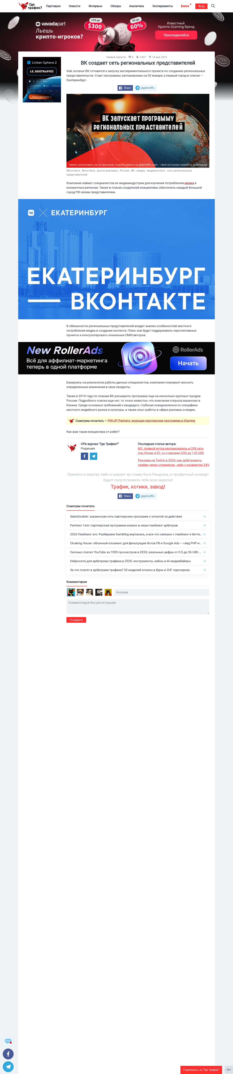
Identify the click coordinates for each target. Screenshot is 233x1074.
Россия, (125, 170)
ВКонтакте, (73, 170)
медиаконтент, (156, 170)
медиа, (141, 170)
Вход (201, 6)
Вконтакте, (89, 170)
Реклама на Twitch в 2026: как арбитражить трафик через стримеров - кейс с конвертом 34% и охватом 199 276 (173, 462)
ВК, (133, 170)
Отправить (76, 619)
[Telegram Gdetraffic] (93, 456)
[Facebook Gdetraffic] (84, 456)
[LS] (42, 79)
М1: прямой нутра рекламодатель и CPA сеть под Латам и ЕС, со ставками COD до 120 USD (171, 451)
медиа (189, 183)
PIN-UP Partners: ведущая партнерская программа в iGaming (151, 420)
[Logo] (30, 6)
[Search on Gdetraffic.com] (213, 6)
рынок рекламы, (108, 170)
